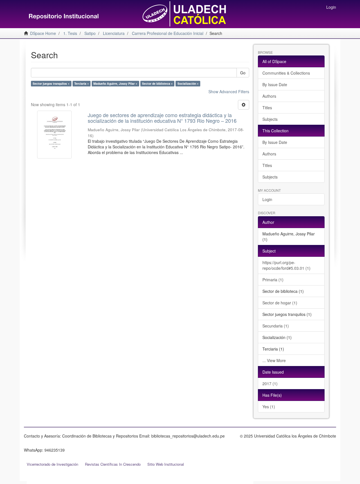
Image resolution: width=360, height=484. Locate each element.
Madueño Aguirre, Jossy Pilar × (115, 83)
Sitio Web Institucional (165, 464)
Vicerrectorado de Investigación (52, 464)
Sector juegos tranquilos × (51, 83)
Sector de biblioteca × (157, 83)
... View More (274, 360)
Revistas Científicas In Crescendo (113, 464)
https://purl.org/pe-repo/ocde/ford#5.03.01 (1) (286, 265)
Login (267, 199)
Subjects (270, 119)
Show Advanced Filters (228, 91)
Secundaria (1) (275, 326)
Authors (269, 96)
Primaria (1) (273, 279)
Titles (267, 107)
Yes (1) (268, 406)
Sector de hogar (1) (279, 302)
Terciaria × (81, 83)
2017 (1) (270, 383)
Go (243, 72)
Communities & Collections (286, 73)
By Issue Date (274, 84)
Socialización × (188, 83)
